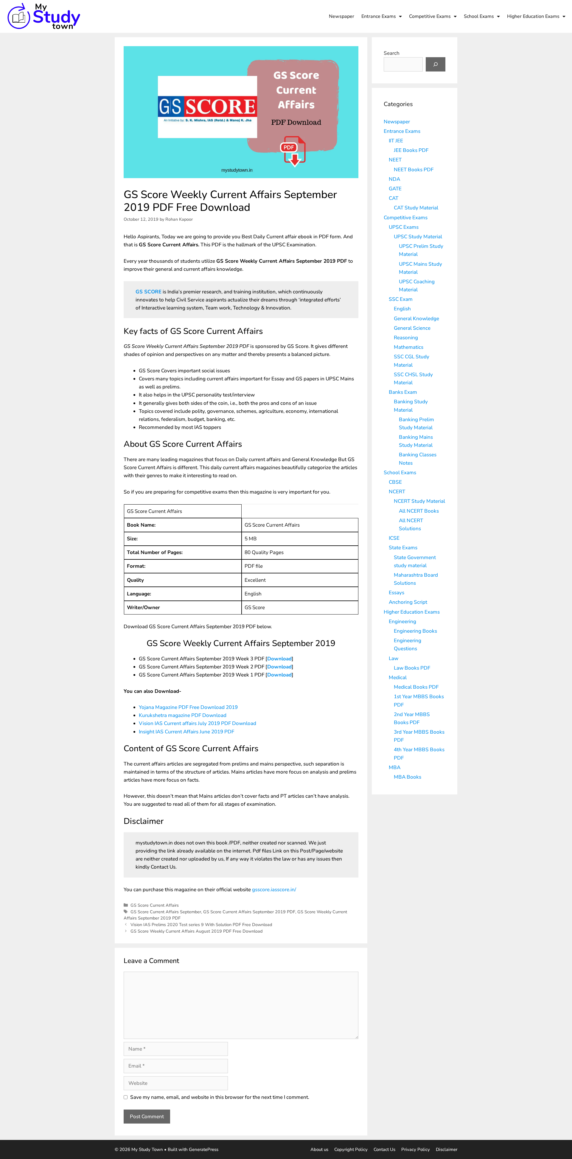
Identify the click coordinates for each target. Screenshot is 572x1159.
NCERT (397, 491)
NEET (395, 159)
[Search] (435, 64)
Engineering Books (415, 631)
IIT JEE (396, 140)
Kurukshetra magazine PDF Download (182, 715)
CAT (393, 198)
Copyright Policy (351, 1149)
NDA (394, 179)
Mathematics (408, 347)
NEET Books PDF (413, 169)
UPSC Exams (404, 227)
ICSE (394, 538)
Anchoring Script (408, 602)
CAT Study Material (416, 207)
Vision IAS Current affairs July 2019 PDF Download (197, 723)
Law (393, 658)
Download (279, 658)
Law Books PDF (412, 668)
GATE (395, 188)
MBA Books (407, 777)
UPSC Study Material (418, 236)
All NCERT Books (419, 511)
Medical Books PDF (416, 687)
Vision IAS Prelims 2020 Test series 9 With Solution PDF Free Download (201, 925)
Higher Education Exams (533, 16)
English (402, 308)
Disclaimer (446, 1149)
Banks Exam (403, 392)
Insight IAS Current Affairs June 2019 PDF (186, 731)
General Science (412, 328)
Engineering (402, 621)
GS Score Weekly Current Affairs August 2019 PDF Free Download (196, 931)
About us (319, 1149)
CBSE (395, 482)
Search (392, 53)
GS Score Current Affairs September (165, 912)
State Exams (403, 547)
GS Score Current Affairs (154, 905)
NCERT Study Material (419, 501)
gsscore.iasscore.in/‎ (274, 889)
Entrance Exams (378, 16)
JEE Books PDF (411, 150)
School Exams (479, 16)
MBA (394, 767)
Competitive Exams (430, 16)
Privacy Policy (415, 1149)
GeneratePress (203, 1149)
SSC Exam (401, 299)
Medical (398, 677)
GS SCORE (148, 291)
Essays (396, 592)
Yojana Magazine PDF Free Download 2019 (188, 707)
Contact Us (384, 1149)
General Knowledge (416, 318)
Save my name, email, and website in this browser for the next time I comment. (219, 1097)
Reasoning (406, 337)
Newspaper (341, 16)
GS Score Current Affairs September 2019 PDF (249, 912)
